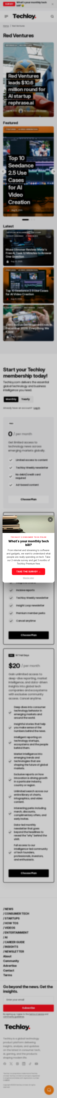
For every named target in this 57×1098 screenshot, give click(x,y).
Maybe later (28, 578)
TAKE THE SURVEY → (28, 571)
